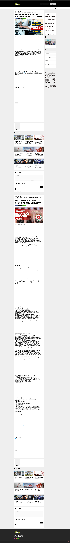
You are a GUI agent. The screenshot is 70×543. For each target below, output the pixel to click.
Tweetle (21, 18)
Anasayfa (16, 11)
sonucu (46, 84)
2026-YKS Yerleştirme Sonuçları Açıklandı (50, 30)
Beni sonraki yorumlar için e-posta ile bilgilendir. (21, 183)
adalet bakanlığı (47, 73)
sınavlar (46, 85)
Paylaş (17, 18)
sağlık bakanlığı (53, 82)
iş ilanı (53, 80)
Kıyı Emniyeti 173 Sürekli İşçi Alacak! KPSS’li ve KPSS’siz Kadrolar (50, 32)
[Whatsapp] (18, 538)
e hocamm (48, 77)
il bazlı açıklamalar (47, 79)
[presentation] (45, 42)
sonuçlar (49, 84)
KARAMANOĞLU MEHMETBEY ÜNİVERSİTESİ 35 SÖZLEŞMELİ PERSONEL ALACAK (50, 17)
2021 (46, 72)
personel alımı (48, 82)
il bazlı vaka (54, 79)
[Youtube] (16, 538)
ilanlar (54, 78)
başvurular (50, 75)
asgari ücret (46, 74)
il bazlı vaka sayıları (47, 80)
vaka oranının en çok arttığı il (53, 85)
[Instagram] (14, 538)
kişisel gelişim (48, 81)
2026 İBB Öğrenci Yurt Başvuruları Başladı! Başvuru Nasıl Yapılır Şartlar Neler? (29, 0)
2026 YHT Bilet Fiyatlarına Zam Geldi (49, 34)
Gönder (24, 18)
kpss (50, 81)
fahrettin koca (51, 77)
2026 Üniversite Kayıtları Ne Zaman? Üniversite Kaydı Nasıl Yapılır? (49, 28)
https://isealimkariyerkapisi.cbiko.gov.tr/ (20, 438)
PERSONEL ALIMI (19, 11)
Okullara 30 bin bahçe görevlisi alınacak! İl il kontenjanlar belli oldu (50, 23)
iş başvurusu (50, 80)
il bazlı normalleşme (51, 79)
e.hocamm (17, 129)
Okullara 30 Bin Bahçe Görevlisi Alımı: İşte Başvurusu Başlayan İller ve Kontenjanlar (50, 19)
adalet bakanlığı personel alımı (52, 73)
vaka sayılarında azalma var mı (50, 86)
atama (54, 74)
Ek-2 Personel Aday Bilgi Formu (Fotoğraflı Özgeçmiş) (22, 425)
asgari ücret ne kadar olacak (50, 74)
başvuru (46, 75)
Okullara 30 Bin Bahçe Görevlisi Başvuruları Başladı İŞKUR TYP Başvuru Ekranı (50, 21)
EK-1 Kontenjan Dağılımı (18, 414)
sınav (52, 84)
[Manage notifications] (68, 541)
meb (52, 81)
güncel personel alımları (50, 78)
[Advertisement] (29, 44)
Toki (48, 85)
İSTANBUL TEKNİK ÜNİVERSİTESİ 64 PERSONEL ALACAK (49, 14)
